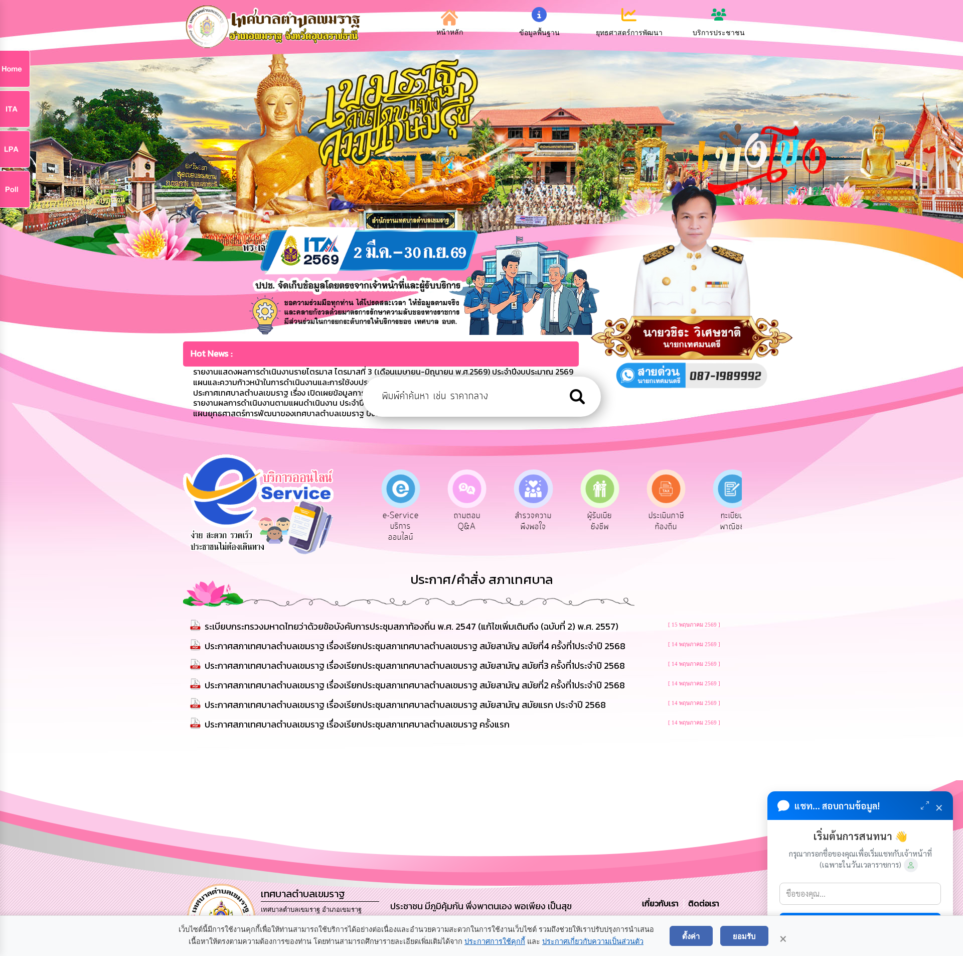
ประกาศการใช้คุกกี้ (494, 941)
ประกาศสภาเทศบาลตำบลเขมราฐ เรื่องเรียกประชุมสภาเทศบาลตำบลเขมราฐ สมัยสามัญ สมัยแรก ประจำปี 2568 (405, 704)
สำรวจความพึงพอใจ (523, 521)
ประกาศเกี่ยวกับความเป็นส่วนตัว (593, 941)
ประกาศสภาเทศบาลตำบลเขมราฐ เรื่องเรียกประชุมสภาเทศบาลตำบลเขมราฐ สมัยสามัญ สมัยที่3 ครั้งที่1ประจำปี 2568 (415, 665)
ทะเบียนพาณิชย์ (722, 521)
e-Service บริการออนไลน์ (391, 526)
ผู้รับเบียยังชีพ (589, 521)
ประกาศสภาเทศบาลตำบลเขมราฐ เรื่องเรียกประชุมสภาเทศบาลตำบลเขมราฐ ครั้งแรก (357, 724)
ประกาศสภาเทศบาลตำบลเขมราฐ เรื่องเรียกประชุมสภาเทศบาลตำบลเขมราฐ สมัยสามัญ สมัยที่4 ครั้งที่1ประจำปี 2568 (415, 646)
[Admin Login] (911, 865)
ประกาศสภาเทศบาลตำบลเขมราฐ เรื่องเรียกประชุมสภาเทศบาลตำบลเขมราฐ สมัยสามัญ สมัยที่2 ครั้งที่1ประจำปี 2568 (415, 685)
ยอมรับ (744, 935)
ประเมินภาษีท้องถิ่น (656, 521)
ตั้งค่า (691, 935)
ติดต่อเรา (701, 903)
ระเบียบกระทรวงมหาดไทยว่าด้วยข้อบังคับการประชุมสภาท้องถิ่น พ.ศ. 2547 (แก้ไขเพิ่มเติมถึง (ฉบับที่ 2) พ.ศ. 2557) (411, 626)
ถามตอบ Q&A (456, 521)
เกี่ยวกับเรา (661, 903)
